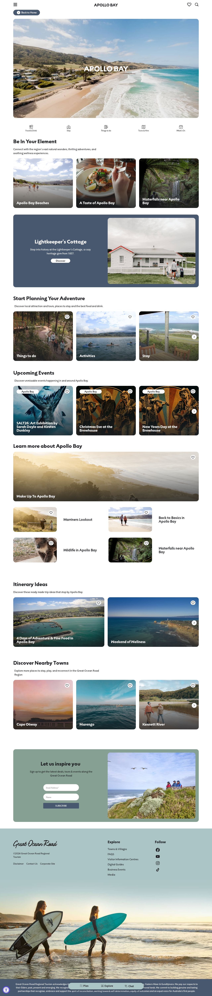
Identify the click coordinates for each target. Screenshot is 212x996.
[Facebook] (158, 850)
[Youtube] (158, 856)
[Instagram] (158, 863)
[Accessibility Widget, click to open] (6, 990)
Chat (131, 986)
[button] (194, 337)
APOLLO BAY (106, 5)
